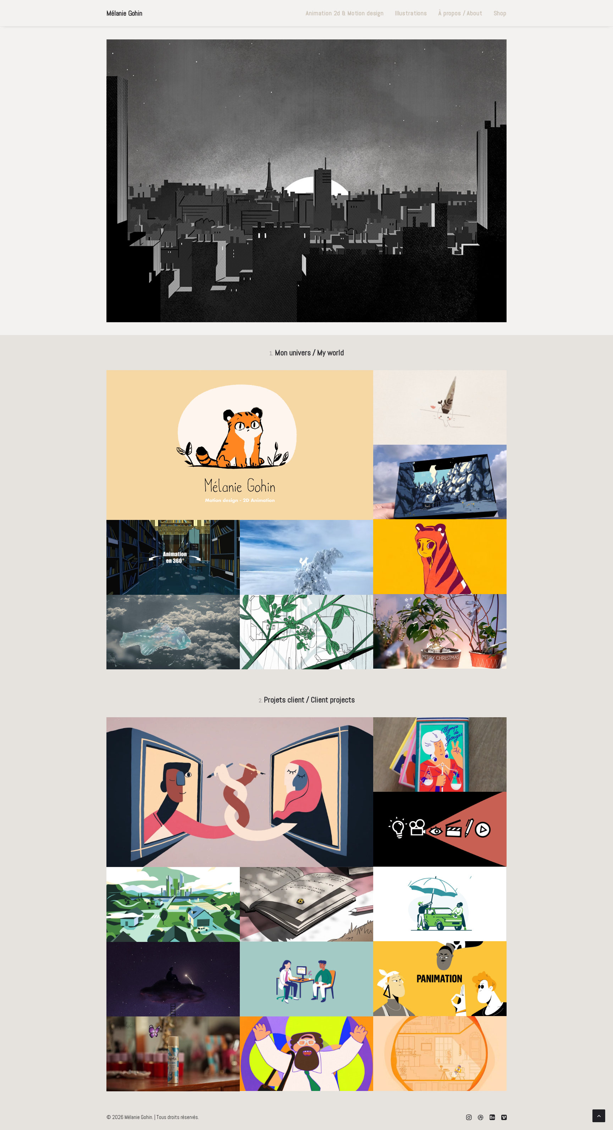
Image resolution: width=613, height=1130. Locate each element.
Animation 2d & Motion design (345, 13)
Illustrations (411, 13)
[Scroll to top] (598, 1115)
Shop (500, 13)
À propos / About (460, 13)
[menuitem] (345, 13)
